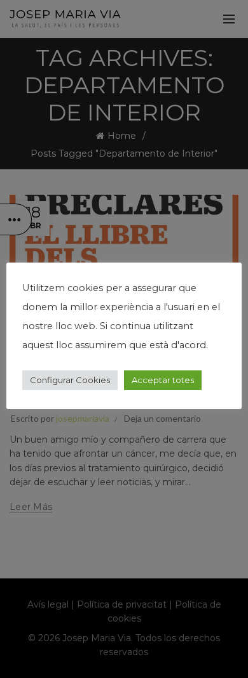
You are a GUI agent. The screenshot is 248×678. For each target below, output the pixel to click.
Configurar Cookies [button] (70, 380)
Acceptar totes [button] (163, 380)
